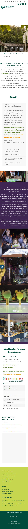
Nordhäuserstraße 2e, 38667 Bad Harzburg (11, 425)
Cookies (14, 525)
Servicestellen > (5, 478)
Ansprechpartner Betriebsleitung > (9, 474)
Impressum (14, 518)
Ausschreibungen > (6, 489)
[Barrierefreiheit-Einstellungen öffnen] (2, 267)
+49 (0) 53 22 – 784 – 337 (10, 428)
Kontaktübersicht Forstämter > (8, 476)
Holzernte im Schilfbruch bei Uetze (9, 505)
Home (6, 53)
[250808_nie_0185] (14, 328)
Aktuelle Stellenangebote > (8, 491)
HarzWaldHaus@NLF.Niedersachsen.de (13, 431)
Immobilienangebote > (7, 493)
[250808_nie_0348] (14, 243)
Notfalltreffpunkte (14, 516)
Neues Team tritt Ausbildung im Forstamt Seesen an (13, 503)
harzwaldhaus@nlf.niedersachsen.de (12, 137)
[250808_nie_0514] (14, 271)
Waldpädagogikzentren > (7, 479)
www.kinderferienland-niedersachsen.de (12, 374)
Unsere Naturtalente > (7, 481)
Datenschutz (14, 521)
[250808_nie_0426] (14, 299)
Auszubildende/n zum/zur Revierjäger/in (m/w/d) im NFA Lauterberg (13, 501)
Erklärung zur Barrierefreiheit (14, 523)
